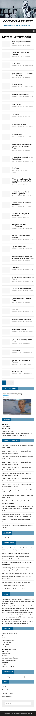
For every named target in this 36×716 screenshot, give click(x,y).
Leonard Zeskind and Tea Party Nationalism (22, 158)
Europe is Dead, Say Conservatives (19, 225)
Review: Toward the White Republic (21, 236)
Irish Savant (6, 647)
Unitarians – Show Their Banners (20, 53)
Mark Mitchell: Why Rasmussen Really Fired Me (17, 573)
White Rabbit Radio (8, 667)
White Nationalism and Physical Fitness (23, 278)
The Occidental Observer (10, 658)
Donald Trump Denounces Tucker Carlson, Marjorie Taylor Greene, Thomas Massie (15, 569)
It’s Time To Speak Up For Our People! (22, 340)
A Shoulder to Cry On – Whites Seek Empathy (22, 74)
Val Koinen (27, 45)
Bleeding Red (16, 104)
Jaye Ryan (27, 56)
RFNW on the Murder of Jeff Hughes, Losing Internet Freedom (22, 146)
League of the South (9, 649)
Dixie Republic (6, 642)
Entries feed (6, 690)
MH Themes (29, 713)
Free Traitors (16, 63)
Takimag (5, 656)
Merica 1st (5, 651)
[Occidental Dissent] (18, 16)
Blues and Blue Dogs (19, 124)
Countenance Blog (8, 640)
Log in (4, 687)
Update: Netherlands (19, 246)
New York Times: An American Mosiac (14, 589)
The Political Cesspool (9, 660)
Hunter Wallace (29, 66)
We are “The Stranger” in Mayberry (20, 214)
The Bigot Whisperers (19, 329)
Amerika (4, 636)
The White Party (17, 371)
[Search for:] (18, 703)
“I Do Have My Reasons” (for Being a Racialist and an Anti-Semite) (22, 181)
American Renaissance (9, 633)
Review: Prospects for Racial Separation (21, 203)
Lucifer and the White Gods (21, 288)
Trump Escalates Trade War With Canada (16, 452)
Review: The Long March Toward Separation (20, 193)
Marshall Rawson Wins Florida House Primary (16, 582)
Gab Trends (5, 644)
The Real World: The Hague (21, 319)
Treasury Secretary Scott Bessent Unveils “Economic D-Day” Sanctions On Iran (17, 508)
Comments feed (7, 693)
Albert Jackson (28, 229)
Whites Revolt (17, 134)
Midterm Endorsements (20, 94)
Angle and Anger (17, 84)
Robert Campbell (28, 291)
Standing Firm (17, 350)
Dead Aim (15, 267)
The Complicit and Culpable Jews (21, 42)
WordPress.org (7, 696)
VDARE (4, 665)
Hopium (15, 309)
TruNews (5, 662)
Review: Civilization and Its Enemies (21, 361)
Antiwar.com (6, 638)
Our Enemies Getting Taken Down (21, 299)
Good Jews (15, 114)
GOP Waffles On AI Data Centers (13, 585)
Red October (16, 168)
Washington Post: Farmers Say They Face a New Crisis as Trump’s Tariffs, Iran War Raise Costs (18, 549)
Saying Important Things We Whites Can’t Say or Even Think (23, 257)
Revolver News (7, 653)
